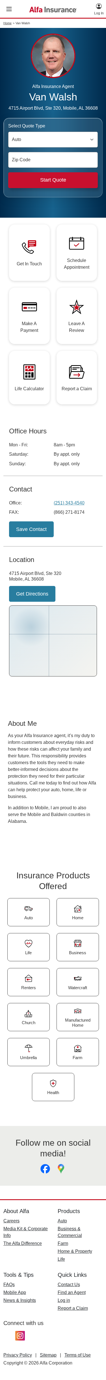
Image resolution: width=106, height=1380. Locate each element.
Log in (64, 1300)
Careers (11, 1220)
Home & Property (75, 1251)
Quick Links (72, 1275)
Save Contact (31, 529)
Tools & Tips (18, 1275)
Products (69, 1211)
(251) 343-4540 (69, 503)
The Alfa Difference (22, 1243)
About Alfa (16, 1211)
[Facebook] (45, 1168)
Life (61, 1259)
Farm (63, 1243)
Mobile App (14, 1292)
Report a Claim (73, 1308)
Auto (62, 1220)
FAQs (9, 1284)
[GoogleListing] (61, 1168)
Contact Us (69, 1284)
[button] (99, 9)
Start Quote (53, 180)
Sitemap (48, 1355)
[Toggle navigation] (9, 9)
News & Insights (19, 1300)
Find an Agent (72, 1292)
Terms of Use (77, 1355)
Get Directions (32, 594)
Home (7, 23)
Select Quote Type (26, 126)
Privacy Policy (17, 1355)
